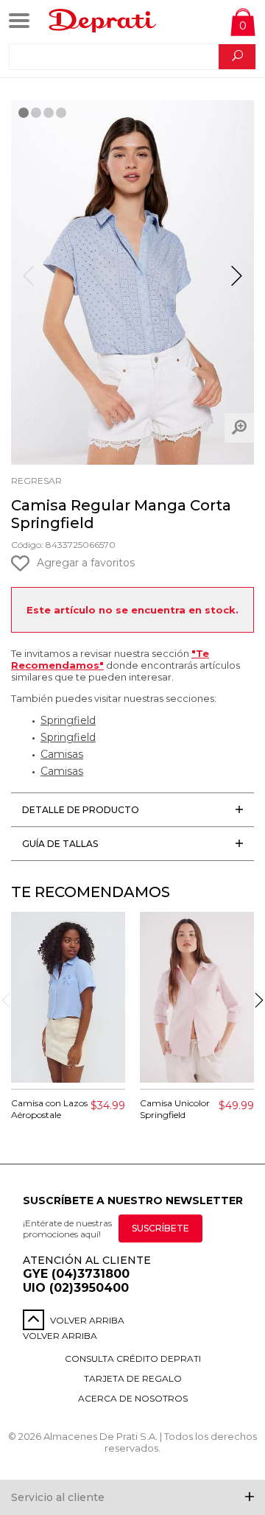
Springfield (68, 720)
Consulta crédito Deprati (133, 1358)
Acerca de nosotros (133, 1398)
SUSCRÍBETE (160, 1228)
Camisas (61, 754)
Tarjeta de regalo (133, 1378)
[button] (237, 282)
